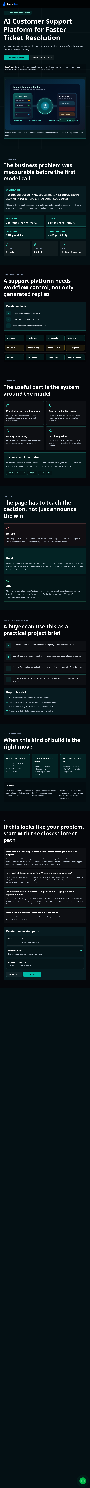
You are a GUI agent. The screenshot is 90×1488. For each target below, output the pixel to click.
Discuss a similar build (40, 58)
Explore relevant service (15, 58)
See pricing (13, 974)
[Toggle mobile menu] (85, 4)
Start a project (31, 974)
